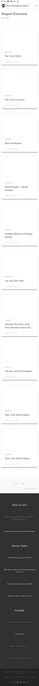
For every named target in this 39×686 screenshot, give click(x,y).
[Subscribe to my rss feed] (14, 1)
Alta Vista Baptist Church (18, 672)
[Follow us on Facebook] (11, 682)
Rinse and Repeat (13, 143)
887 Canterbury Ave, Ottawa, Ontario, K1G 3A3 (19, 622)
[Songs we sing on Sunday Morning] (11, 1)
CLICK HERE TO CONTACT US (19, 658)
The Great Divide (13, 56)
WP (12, 677)
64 (23, 483)
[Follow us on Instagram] (5, 1)
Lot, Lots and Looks (14, 280)
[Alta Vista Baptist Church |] (3, 5)
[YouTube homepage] (8, 1)
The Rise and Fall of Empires (18, 371)
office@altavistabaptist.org (20, 646)
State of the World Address (17, 414)
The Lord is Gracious (15, 99)
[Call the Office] (17, 1)
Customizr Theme (30, 677)
